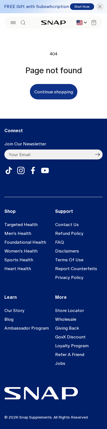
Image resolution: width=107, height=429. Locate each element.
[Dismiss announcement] (100, 6)
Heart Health (17, 268)
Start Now (81, 7)
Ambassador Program (26, 328)
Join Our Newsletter (25, 143)
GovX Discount (70, 337)
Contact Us (67, 224)
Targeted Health (21, 224)
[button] (13, 23)
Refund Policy (69, 233)
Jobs (60, 363)
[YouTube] (45, 170)
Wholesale (65, 319)
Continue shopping (53, 91)
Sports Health (18, 259)
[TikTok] (8, 170)
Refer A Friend (69, 354)
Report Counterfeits (76, 268)
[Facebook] (33, 170)
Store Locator (69, 310)
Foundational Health (25, 242)
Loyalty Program (72, 345)
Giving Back (67, 328)
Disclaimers (67, 251)
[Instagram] (20, 170)
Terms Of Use (69, 259)
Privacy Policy (69, 277)
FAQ (59, 242)
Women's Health (21, 251)
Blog (8, 319)
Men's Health (17, 233)
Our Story (14, 310)
